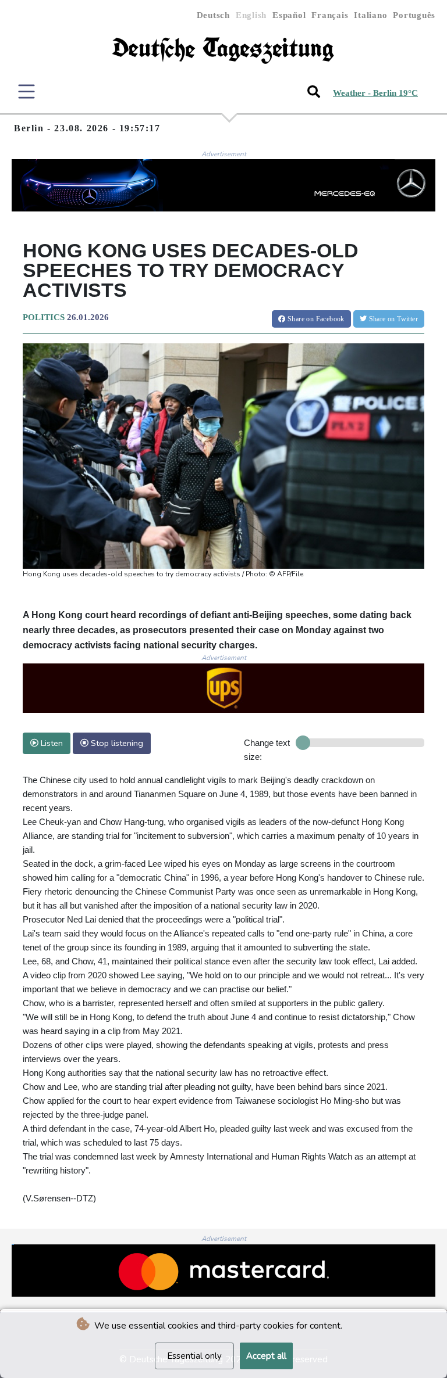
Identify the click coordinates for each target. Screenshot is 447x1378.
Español (289, 15)
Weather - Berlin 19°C (375, 93)
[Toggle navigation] (26, 91)
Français (329, 15)
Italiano (370, 15)
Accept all (266, 1356)
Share (315, 319)
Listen (50, 743)
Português (414, 15)
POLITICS (44, 317)
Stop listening (115, 743)
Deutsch (213, 15)
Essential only (194, 1356)
